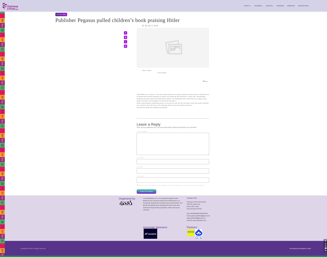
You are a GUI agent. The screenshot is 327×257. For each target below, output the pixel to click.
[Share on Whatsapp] (125, 41)
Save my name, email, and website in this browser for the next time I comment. (172, 185)
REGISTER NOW (303, 5)
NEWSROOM (280, 5)
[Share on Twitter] (125, 46)
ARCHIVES (269, 5)
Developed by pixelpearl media (300, 248)
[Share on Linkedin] (125, 37)
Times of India (146, 70)
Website (140, 176)
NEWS (64, 14)
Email (140, 167)
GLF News (59, 14)
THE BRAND (257, 5)
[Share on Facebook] (125, 33)
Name (140, 157)
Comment (141, 131)
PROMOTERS (291, 5)
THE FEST (247, 5)
